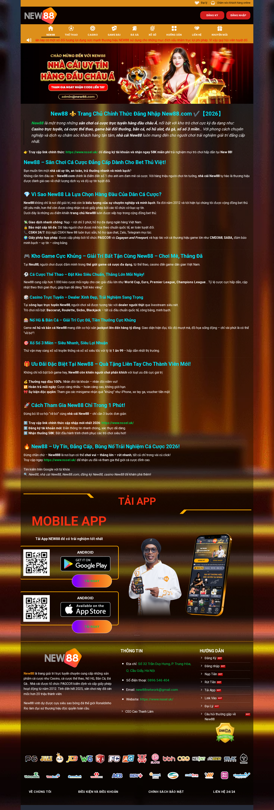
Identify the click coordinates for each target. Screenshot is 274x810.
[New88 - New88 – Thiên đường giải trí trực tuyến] (43, 15)
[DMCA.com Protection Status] (225, 732)
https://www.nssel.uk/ (82, 152)
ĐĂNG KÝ (212, 15)
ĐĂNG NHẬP (238, 15)
